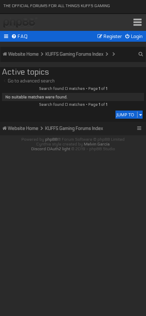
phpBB (51, 139)
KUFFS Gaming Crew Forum (20, 23)
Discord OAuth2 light (50, 148)
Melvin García (97, 144)
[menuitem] (19, 36)
